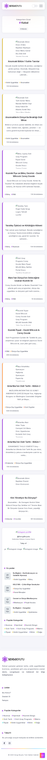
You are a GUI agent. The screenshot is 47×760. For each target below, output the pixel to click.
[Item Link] (24, 48)
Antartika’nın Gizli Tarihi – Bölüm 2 (23, 386)
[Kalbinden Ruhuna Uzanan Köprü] (13, 6)
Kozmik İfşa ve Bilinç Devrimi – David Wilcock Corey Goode (24, 174)
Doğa (40, 632)
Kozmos (9, 625)
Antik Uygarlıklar (21, 632)
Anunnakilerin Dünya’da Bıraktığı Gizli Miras (23, 118)
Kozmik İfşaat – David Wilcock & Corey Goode (24, 331)
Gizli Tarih (10, 629)
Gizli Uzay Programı (25, 629)
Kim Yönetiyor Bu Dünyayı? (23, 497)
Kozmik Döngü (31, 625)
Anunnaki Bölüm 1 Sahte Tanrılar (24, 61)
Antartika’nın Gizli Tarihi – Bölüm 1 (23, 442)
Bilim (33, 632)
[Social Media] (4, 743)
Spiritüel (18, 625)
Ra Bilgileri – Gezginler (22, 608)
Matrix (40, 629)
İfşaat (8, 632)
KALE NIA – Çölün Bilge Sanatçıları (26, 584)
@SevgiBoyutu (23, 536)
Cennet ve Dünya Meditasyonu (25, 598)
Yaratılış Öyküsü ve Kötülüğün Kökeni (23, 225)
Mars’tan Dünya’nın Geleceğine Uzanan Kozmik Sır (23, 279)
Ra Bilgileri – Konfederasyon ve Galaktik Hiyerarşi (25, 574)
